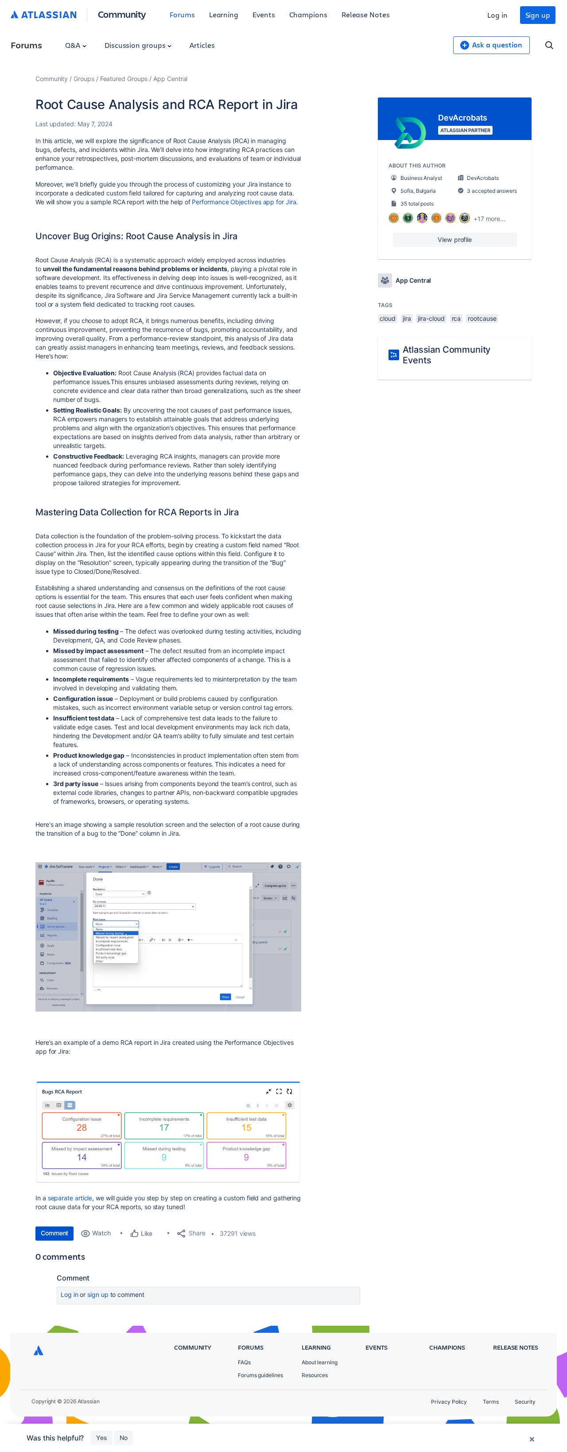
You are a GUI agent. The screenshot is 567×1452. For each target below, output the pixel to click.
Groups (84, 78)
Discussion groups (136, 45)
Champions (308, 14)
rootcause (482, 318)
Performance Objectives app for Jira (244, 202)
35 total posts (417, 203)
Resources (315, 1375)
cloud (388, 318)
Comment (54, 1233)
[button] (168, 937)
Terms (491, 1401)
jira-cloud (431, 318)
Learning (223, 14)
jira (407, 318)
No (124, 1437)
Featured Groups (124, 78)
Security (525, 1401)
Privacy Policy (449, 1401)
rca (456, 318)
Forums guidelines (260, 1375)
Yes (101, 1437)
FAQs (244, 1362)
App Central (170, 78)
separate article (70, 1198)
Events (263, 14)
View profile (455, 239)
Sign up (537, 14)
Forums (182, 14)
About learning (320, 1362)
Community (122, 14)
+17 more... (489, 218)
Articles (202, 45)
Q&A (73, 45)
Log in (497, 14)
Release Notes (366, 14)
